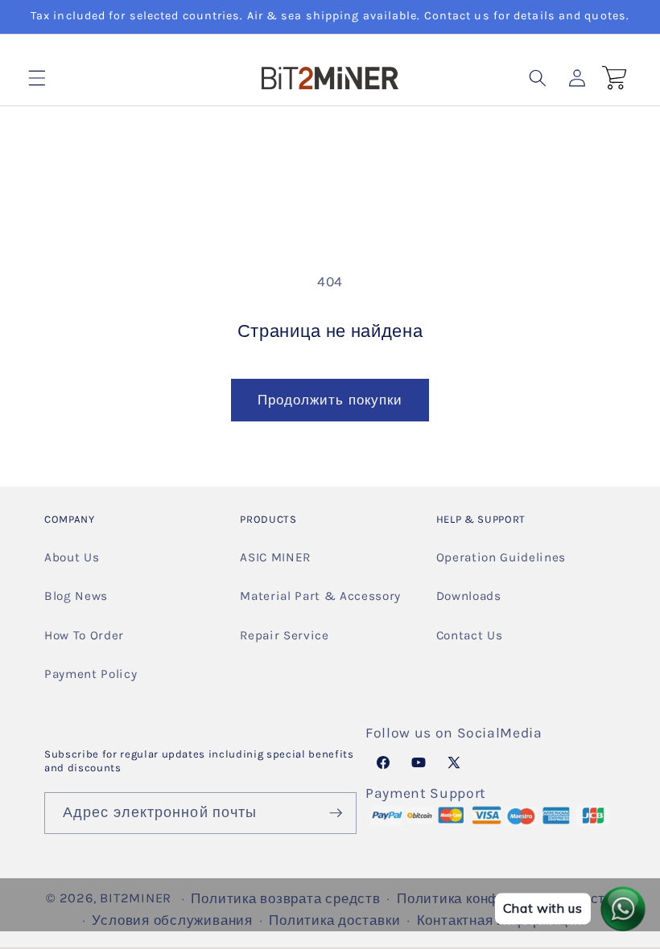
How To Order (84, 635)
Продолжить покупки (330, 400)
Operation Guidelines (501, 557)
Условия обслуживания (172, 920)
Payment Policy (90, 674)
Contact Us (469, 635)
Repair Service (284, 635)
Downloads (468, 596)
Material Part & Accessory (320, 596)
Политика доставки (334, 920)
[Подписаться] (336, 813)
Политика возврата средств (285, 898)
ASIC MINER (275, 557)
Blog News (76, 596)
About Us (71, 557)
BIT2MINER (135, 898)
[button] (37, 78)
